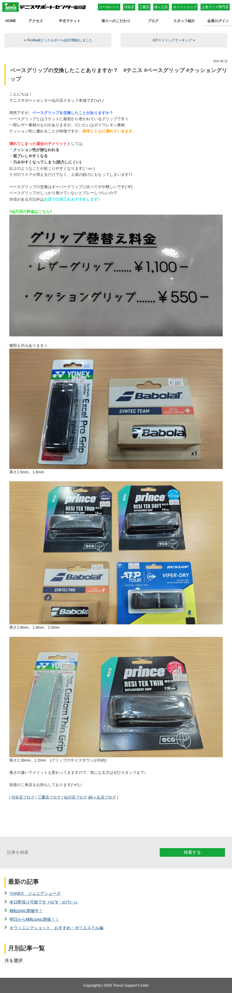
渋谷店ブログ (22, 797)
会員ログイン (218, 21)
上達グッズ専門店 (215, 7)
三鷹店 (144, 7)
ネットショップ (185, 7)
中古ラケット (70, 21)
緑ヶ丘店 (161, 7)
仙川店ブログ (75, 797)
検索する (192, 852)
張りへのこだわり (116, 21)
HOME (10, 21)
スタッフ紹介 (184, 21)
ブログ (153, 21)
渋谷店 (129, 7)
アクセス (36, 21)
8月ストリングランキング (172, 40)
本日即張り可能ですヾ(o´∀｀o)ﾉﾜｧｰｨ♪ (44, 902)
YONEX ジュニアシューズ (35, 893)
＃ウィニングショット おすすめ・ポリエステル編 (56, 928)
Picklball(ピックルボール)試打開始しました (59, 40)
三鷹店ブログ (50, 797)
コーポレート (109, 7)
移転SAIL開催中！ (26, 911)
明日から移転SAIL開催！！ (34, 919)
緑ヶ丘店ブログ (102, 797)
